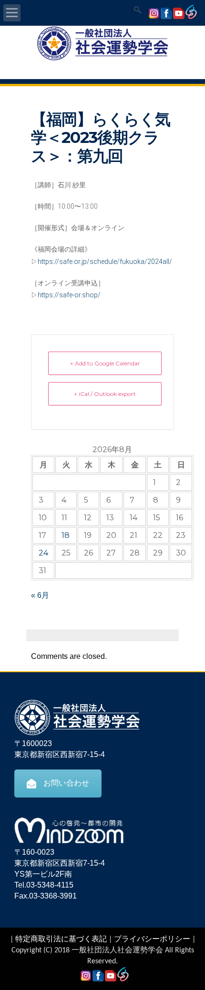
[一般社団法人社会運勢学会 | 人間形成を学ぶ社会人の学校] (102, 59)
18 (66, 535)
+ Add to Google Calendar (105, 363)
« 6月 (40, 595)
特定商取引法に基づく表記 (61, 939)
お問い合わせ (66, 783)
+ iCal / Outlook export (105, 393)
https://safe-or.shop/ (69, 295)
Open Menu (11, 12)
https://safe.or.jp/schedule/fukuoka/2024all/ (105, 261)
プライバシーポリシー (152, 939)
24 (43, 552)
